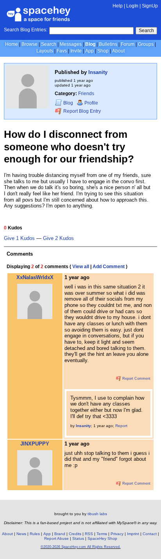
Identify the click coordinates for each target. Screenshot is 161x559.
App (89, 51)
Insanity (97, 72)
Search (146, 30)
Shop (103, 51)
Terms (102, 534)
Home (11, 44)
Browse (29, 44)
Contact (150, 534)
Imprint (133, 534)
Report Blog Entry (81, 111)
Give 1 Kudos (19, 238)
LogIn (132, 6)
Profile (91, 103)
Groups (146, 44)
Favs (62, 51)
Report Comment (135, 378)
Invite (76, 51)
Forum (127, 44)
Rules (35, 534)
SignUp (150, 6)
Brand (59, 534)
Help (118, 6)
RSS (89, 534)
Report (121, 426)
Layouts (44, 51)
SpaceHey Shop (102, 538)
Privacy (117, 534)
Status (78, 538)
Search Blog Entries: (25, 29)
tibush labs (97, 514)
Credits (75, 534)
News (21, 534)
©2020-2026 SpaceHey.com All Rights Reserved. (81, 547)
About (118, 51)
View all (80, 266)
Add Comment (109, 266)
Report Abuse (56, 538)
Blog (90, 44)
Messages (71, 44)
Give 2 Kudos (58, 238)
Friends (86, 93)
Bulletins (108, 44)
